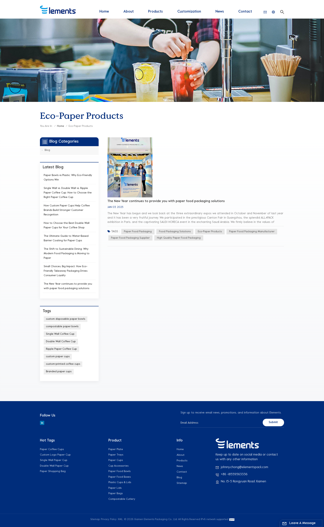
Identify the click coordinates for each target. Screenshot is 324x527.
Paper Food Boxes (119, 477)
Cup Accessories (118, 466)
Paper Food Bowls (119, 471)
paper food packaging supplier (130, 238)
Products (155, 11)
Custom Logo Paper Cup (55, 455)
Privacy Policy (109, 519)
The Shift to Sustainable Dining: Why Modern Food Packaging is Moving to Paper (66, 253)
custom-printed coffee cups (63, 364)
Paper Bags (115, 493)
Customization (189, 11)
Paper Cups (115, 460)
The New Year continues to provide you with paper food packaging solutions (166, 201)
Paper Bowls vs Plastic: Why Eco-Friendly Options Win (68, 177)
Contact (245, 11)
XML (120, 519)
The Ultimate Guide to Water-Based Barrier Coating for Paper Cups (66, 238)
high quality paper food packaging (179, 238)
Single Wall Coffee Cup (60, 334)
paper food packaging (138, 231)
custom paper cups (58, 356)
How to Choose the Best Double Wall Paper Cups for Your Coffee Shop (66, 225)
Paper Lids (115, 488)
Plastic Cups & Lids (119, 482)
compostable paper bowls (62, 326)
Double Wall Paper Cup (54, 466)
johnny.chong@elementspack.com (244, 467)
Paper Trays (115, 455)
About (128, 11)
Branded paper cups (58, 371)
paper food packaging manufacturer (251, 231)
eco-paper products (210, 231)
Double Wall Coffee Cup (61, 341)
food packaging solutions (175, 231)
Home (104, 11)
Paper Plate (115, 449)
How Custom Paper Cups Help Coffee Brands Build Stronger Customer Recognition (67, 210)
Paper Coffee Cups (52, 449)
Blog (47, 150)
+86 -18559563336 (234, 474)
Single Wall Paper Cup (53, 460)
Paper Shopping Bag (53, 471)
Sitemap (182, 483)
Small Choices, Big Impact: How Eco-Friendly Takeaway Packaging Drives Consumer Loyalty (65, 271)
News (219, 11)
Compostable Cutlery (121, 499)
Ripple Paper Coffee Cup (61, 349)
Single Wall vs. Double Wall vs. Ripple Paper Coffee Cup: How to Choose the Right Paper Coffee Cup (68, 192)
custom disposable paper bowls (65, 319)
